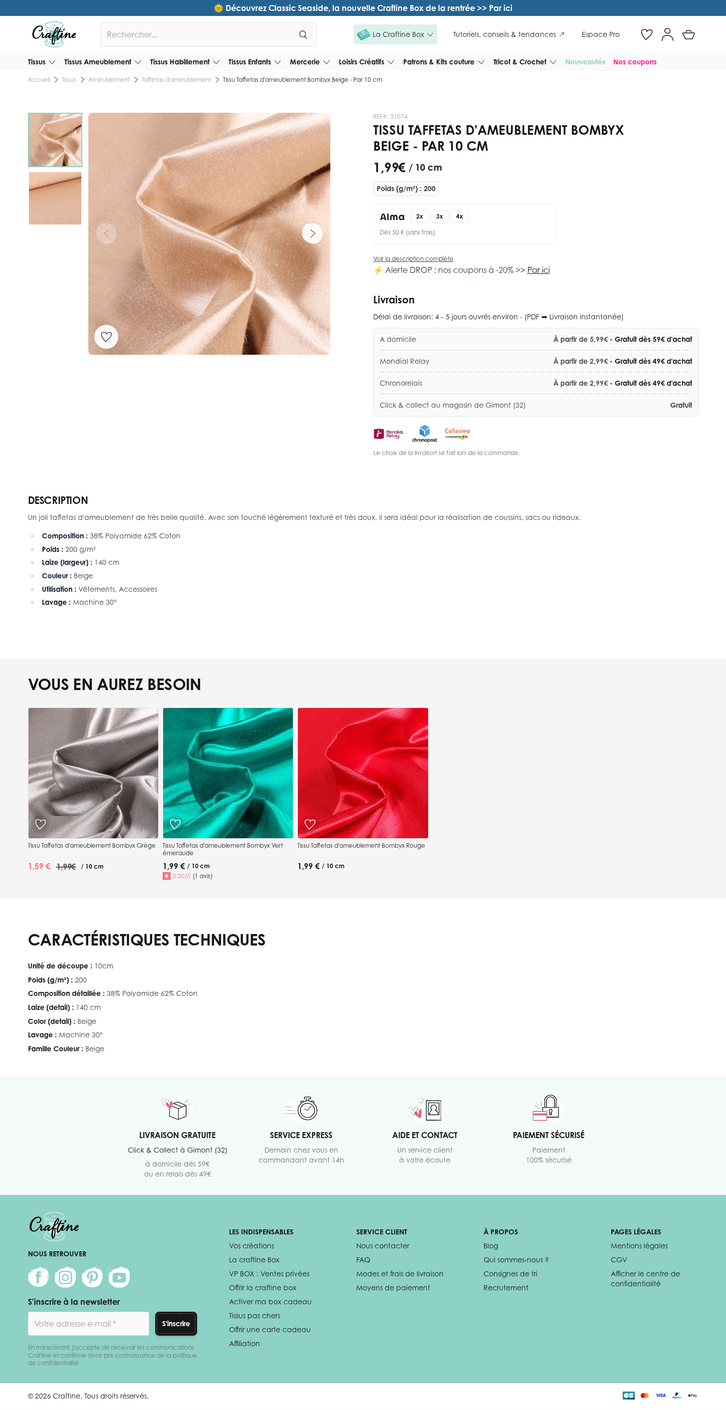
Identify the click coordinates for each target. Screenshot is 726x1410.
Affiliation (244, 1343)
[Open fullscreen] (209, 234)
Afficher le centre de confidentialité (645, 1278)
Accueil (39, 79)
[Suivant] (312, 233)
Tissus (36, 61)
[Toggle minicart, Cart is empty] (689, 34)
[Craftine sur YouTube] (119, 1277)
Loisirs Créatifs (361, 61)
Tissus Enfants (250, 61)
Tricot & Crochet (519, 61)
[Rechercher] (303, 34)
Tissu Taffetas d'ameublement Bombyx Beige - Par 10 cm (302, 79)
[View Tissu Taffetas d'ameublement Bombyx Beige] (55, 140)
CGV (619, 1259)
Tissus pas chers (254, 1315)
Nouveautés (585, 61)
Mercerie (305, 61)
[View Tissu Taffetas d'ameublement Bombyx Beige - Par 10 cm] (55, 198)
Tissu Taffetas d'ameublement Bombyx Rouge (361, 845)
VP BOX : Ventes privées (269, 1273)
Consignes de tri (510, 1273)
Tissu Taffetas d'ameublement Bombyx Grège (92, 845)
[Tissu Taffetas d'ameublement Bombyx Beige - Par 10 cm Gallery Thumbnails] (55, 169)
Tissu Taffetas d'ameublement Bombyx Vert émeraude (223, 849)
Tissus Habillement (180, 61)
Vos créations (251, 1245)
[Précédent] (106, 233)
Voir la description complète (413, 258)
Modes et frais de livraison (400, 1273)
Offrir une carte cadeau (270, 1329)
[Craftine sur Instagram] (65, 1277)
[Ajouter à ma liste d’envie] (106, 337)
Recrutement (506, 1287)
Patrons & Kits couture (439, 61)
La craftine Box (254, 1259)
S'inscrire (176, 1323)
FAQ (363, 1259)
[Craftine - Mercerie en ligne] (54, 34)
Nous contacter (382, 1245)
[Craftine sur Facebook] (38, 1277)
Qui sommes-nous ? (516, 1259)
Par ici (538, 270)
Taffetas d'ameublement (176, 79)
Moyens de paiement (393, 1287)
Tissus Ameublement (97, 61)
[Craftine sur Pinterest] (92, 1277)
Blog (491, 1245)
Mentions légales (639, 1245)
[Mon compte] (668, 34)
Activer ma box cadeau (270, 1301)
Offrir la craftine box (262, 1287)
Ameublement (109, 79)
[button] (395, 34)
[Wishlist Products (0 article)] (647, 34)
